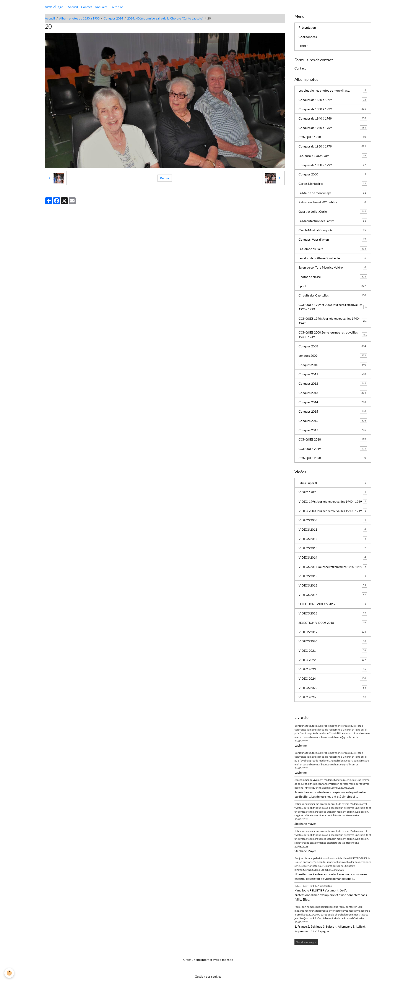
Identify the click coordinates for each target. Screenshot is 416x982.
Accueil (73, 7)
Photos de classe (332, 277)
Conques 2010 (332, 365)
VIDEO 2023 (332, 669)
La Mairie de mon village (332, 193)
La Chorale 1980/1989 (332, 155)
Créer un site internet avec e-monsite (208, 959)
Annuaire (101, 7)
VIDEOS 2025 (332, 688)
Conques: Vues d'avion (332, 239)
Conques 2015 (332, 411)
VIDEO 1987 (332, 492)
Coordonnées (308, 37)
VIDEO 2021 (332, 650)
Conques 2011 (332, 374)
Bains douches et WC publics (332, 202)
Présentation (307, 27)
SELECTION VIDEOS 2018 (332, 622)
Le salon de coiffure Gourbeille (332, 258)
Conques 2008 (332, 346)
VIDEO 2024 (332, 678)
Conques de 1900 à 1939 (332, 109)
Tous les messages (306, 942)
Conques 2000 (332, 174)
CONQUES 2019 (332, 448)
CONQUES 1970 (332, 137)
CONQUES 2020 (332, 458)
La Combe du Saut (332, 249)
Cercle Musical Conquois (332, 230)
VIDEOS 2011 (332, 529)
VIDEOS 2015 (332, 576)
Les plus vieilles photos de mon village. (332, 90)
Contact (86, 7)
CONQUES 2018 (332, 439)
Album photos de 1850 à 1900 (79, 18)
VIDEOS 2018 (332, 613)
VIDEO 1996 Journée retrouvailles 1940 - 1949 (332, 501)
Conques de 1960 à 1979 (332, 146)
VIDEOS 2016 (332, 585)
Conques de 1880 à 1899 (332, 100)
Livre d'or (116, 7)
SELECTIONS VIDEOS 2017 (332, 604)
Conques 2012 (332, 383)
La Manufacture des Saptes (332, 221)
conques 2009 (332, 355)
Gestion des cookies (208, 976)
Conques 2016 (332, 421)
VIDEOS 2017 (332, 594)
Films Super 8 (332, 483)
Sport (332, 286)
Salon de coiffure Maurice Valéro (332, 267)
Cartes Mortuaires (332, 183)
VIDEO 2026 (332, 697)
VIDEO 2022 (332, 660)
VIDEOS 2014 (332, 557)
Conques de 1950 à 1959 (332, 128)
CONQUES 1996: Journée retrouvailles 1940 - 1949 (332, 321)
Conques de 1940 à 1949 (332, 118)
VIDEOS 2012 (332, 539)
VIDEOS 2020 (332, 641)
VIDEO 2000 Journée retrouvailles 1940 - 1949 (332, 511)
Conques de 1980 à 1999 (332, 165)
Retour (164, 178)
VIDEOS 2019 (332, 632)
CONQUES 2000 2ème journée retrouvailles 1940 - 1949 (332, 335)
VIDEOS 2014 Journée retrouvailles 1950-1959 (332, 567)
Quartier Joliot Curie (332, 211)
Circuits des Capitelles (332, 295)
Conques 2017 (332, 430)
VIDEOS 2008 (332, 520)
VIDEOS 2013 (332, 548)
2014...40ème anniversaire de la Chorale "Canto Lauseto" (165, 18)
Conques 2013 (332, 393)
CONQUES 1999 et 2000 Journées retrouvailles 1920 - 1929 (332, 307)
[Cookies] (9, 973)
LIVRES (303, 46)
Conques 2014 (113, 18)
